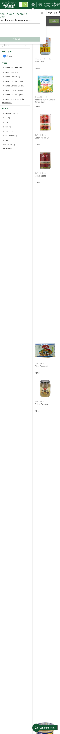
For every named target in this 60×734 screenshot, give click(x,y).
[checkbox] (15, 56)
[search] (24, 4)
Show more (7, 103)
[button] (32, 5)
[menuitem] (49, 13)
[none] (45, 53)
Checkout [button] (54, 21)
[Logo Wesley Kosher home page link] (8, 4)
